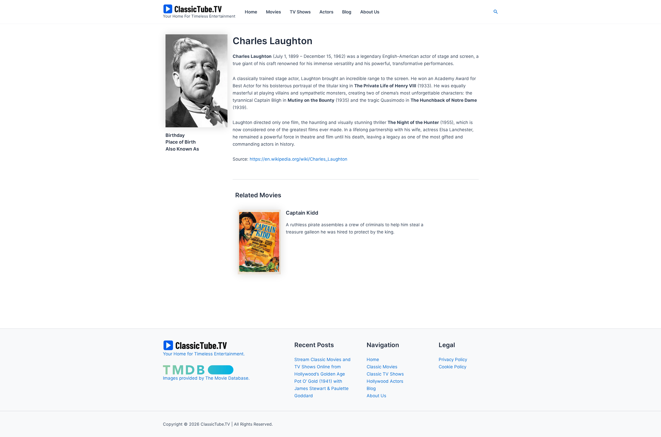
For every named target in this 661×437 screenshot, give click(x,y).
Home (251, 11)
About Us (369, 11)
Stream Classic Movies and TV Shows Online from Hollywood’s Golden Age (322, 367)
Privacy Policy (453, 359)
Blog (346, 11)
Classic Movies (382, 366)
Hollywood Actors (385, 381)
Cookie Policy (452, 366)
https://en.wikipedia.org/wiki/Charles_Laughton (298, 159)
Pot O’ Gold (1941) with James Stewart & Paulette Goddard (321, 388)
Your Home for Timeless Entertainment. (204, 353)
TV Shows (300, 11)
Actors (326, 11)
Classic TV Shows (385, 374)
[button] (495, 12)
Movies (273, 11)
